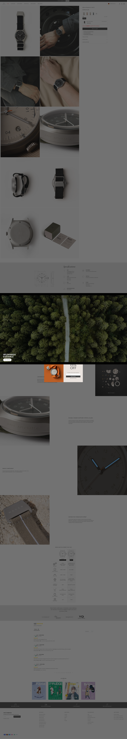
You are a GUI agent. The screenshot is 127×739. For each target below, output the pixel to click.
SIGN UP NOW (73, 376)
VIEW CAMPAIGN (7, 359)
